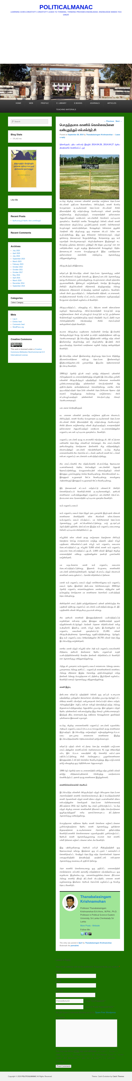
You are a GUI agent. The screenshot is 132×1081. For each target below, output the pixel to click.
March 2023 (17, 261)
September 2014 (19, 286)
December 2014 (18, 283)
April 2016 (16, 278)
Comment (60, 1017)
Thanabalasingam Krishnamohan (99, 135)
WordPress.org (18, 327)
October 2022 (18, 267)
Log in (15, 319)
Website (96, 926)
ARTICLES (111, 103)
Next (119, 121)
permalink (75, 946)
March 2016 (17, 280)
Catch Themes (118, 1076)
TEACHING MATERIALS (66, 109)
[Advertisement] (66, 44)
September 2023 (19, 259)
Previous (109, 121)
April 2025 (16, 253)
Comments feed (18, 324)
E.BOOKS (78, 103)
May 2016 (16, 275)
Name (58, 972)
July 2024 (16, 256)
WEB (31, 103)
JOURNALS (95, 103)
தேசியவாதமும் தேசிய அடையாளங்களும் (27, 221)
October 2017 (18, 272)
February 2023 (18, 264)
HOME (18, 103)
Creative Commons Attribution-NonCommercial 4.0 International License (28, 352)
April (80, 943)
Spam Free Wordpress (105, 1012)
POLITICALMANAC (66, 7)
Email (58, 981)
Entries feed (17, 322)
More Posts (85, 926)
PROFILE (45, 103)
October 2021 (18, 270)
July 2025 (16, 251)
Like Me (14, 199)
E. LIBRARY (61, 103)
